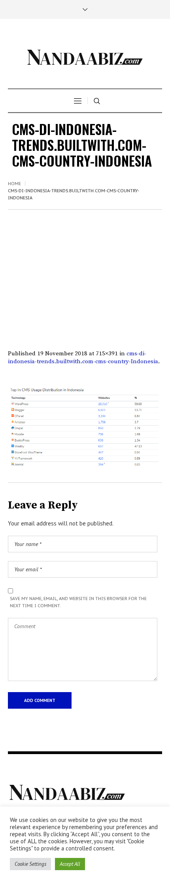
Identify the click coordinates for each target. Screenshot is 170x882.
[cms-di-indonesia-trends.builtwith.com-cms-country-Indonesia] (85, 427)
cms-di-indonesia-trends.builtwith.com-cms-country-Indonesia (83, 357)
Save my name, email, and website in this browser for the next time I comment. (78, 602)
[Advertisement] (85, 264)
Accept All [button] (70, 864)
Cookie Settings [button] (30, 864)
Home (14, 183)
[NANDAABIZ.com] (85, 55)
